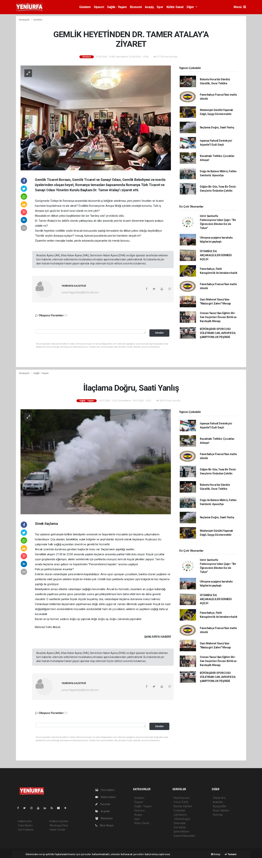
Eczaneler (179, 810)
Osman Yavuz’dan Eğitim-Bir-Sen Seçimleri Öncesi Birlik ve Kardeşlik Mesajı (218, 317)
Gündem (85, 7)
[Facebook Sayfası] (19, 808)
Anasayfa (24, 19)
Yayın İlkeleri (25, 825)
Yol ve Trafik (181, 802)
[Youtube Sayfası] (39, 808)
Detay (216, 854)
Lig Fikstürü (180, 814)
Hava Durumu (182, 797)
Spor (160, 7)
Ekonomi (136, 7)
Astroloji (217, 814)
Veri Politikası (25, 829)
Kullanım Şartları (58, 821)
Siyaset (99, 7)
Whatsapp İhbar (58, 825)
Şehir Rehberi (181, 831)
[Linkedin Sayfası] (46, 808)
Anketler (218, 802)
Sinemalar (180, 823)
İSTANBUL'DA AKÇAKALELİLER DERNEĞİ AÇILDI (216, 255)
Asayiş (149, 7)
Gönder (159, 332)
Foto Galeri (107, 790)
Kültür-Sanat (175, 7)
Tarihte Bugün (182, 818)
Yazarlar (105, 804)
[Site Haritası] (60, 808)
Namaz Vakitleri (183, 806)
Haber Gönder (57, 829)
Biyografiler (220, 806)
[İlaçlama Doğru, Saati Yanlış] (96, 461)
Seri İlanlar (180, 827)
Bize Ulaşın (106, 825)
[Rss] (53, 808)
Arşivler (105, 811)
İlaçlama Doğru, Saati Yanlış (217, 127)
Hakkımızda (25, 821)
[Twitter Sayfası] (26, 808)
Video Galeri (108, 797)
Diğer (191, 7)
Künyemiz (106, 818)
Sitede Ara (219, 797)
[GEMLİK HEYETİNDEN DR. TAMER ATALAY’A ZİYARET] (96, 117)
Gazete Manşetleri (184, 835)
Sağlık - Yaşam (117, 7)
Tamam (231, 854)
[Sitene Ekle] (66, 808)
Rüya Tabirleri (221, 810)
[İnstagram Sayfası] (33, 808)
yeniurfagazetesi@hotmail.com (80, 292)
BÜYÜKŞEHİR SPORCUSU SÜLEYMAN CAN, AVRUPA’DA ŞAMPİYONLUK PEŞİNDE (218, 333)
